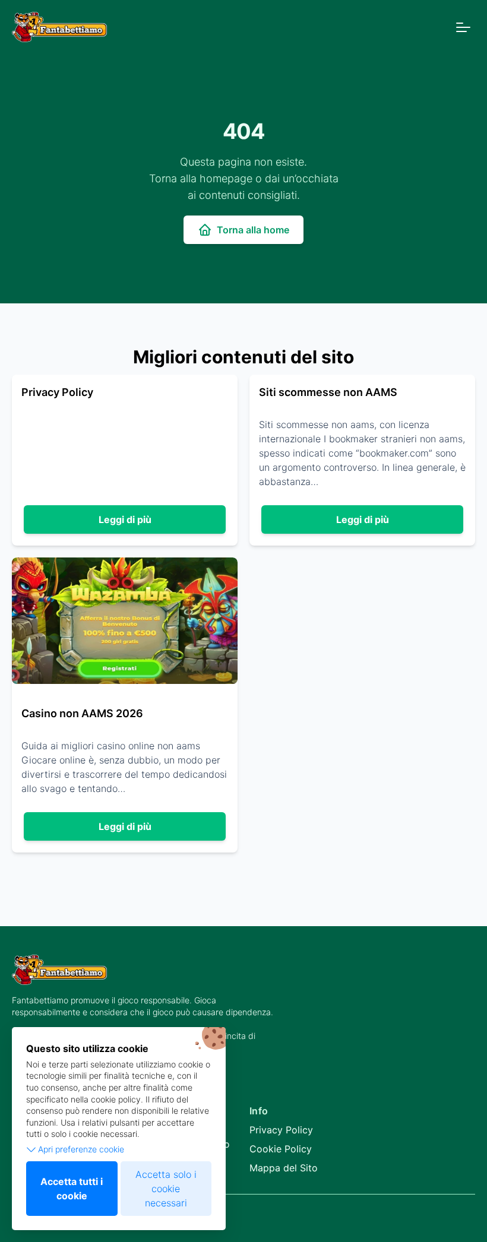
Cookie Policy (280, 1149)
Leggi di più (125, 519)
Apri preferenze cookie (81, 1149)
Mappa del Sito (283, 1168)
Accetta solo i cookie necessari (166, 1188)
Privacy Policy (281, 1130)
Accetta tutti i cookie (71, 1189)
